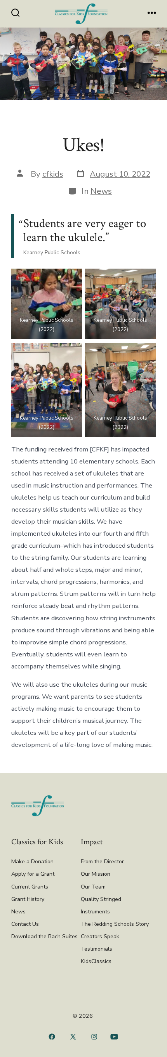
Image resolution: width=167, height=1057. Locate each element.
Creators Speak (100, 936)
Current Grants (29, 886)
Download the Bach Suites (44, 936)
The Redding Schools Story (115, 924)
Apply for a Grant (32, 874)
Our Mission (95, 874)
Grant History (27, 899)
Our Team (93, 886)
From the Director (102, 861)
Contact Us (25, 924)
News (101, 191)
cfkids (52, 173)
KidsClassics (96, 961)
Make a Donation (32, 861)
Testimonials (96, 949)
